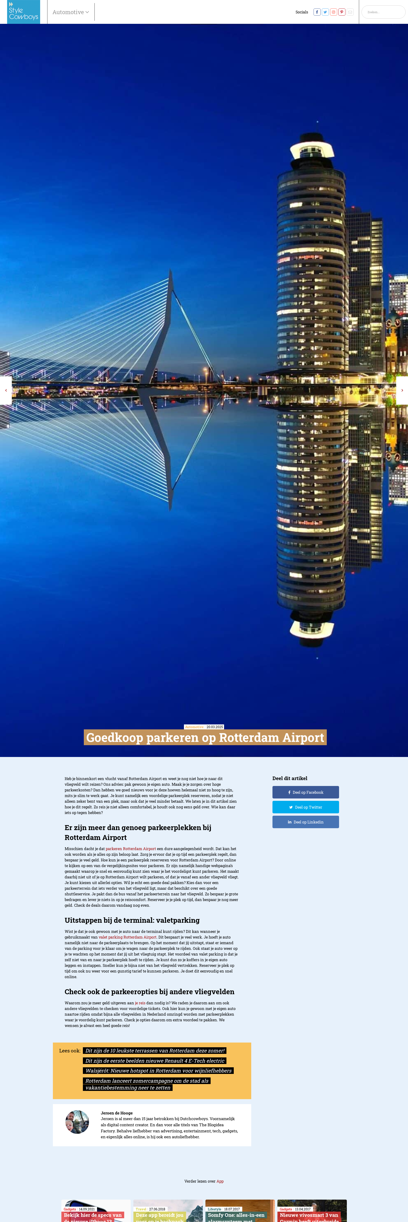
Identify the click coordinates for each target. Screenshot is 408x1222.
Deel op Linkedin (309, 821)
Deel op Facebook (308, 792)
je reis (140, 1002)
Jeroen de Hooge (117, 1113)
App (220, 1181)
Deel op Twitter (308, 807)
